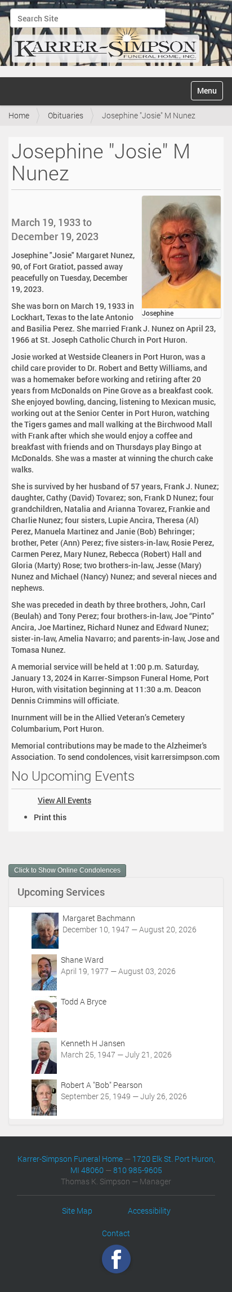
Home (18, 115)
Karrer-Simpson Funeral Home (70, 1158)
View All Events (64, 800)
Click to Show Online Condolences (67, 870)
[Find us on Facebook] (116, 1259)
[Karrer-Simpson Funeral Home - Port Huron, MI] (105, 37)
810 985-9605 (137, 1170)
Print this (50, 817)
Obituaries (65, 115)
